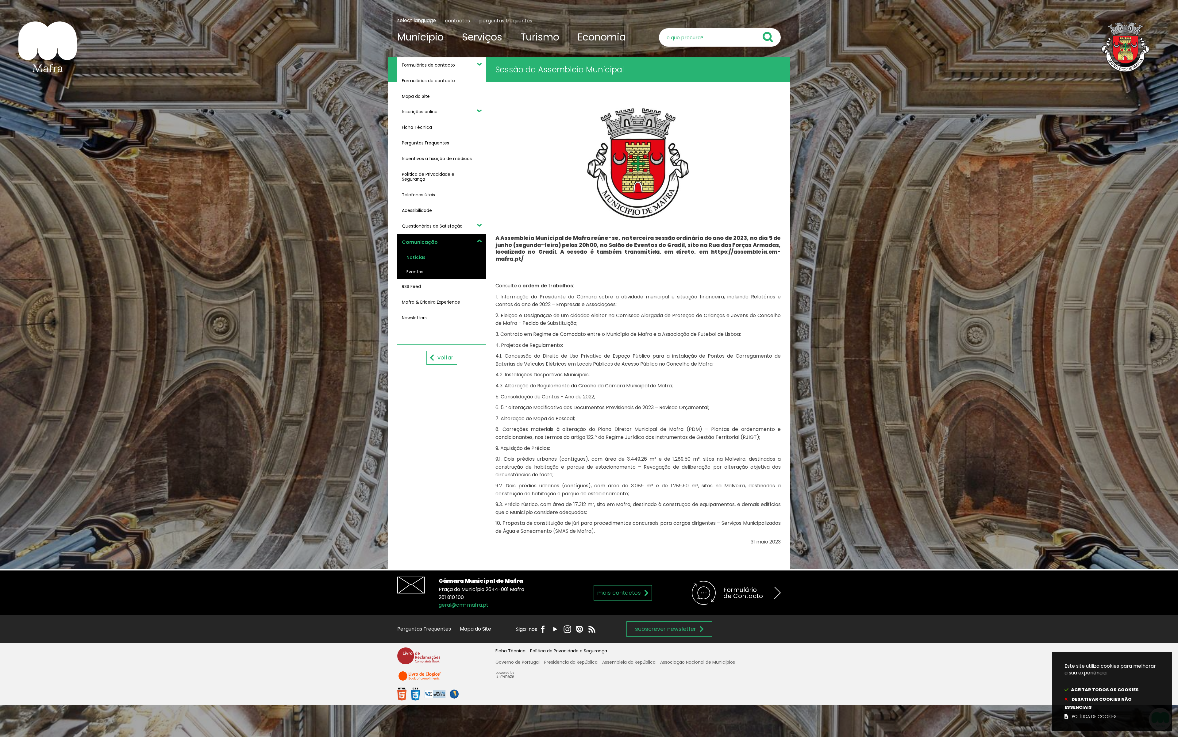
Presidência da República (571, 662)
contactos (457, 20)
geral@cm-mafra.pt (463, 604)
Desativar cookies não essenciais (1098, 703)
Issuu (579, 629)
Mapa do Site (475, 628)
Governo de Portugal (517, 662)
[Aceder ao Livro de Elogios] (420, 678)
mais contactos (619, 593)
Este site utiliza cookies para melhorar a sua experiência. (1110, 691)
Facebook (542, 629)
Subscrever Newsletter (665, 629)
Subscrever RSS (592, 629)
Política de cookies (1094, 716)
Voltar (445, 357)
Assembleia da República (629, 662)
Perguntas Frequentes (424, 628)
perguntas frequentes (505, 20)
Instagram (567, 629)
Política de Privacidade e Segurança (568, 651)
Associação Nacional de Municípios (697, 662)
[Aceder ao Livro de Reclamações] (418, 658)
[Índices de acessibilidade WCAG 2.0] (428, 693)
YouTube (555, 629)
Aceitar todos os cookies (1105, 690)
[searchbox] (720, 37)
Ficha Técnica (510, 651)
